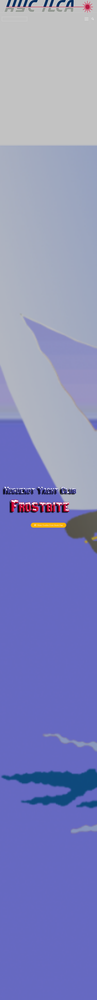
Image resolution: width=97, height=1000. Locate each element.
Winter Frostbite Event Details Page (50, 525)
